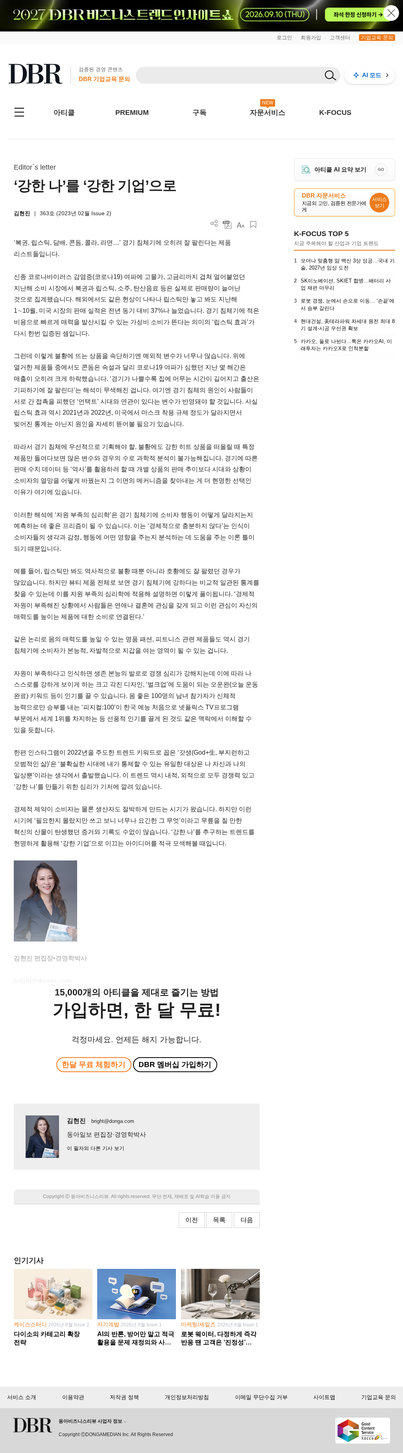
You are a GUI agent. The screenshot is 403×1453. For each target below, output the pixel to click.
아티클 (64, 112)
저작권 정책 (124, 1397)
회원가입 (311, 38)
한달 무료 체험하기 (94, 1064)
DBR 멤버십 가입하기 (175, 1064)
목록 (219, 1220)
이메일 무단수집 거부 (261, 1397)
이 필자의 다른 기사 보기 (95, 1148)
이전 (191, 1220)
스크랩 (253, 224)
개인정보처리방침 (187, 1397)
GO (381, 169)
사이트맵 (324, 1397)
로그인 (284, 38)
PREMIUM (132, 112)
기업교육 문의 (377, 38)
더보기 (214, 223)
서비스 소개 (21, 1397)
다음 (246, 1220)
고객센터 (340, 38)
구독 (199, 112)
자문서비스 (267, 112)
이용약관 (73, 1397)
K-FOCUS (335, 112)
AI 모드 (371, 75)
